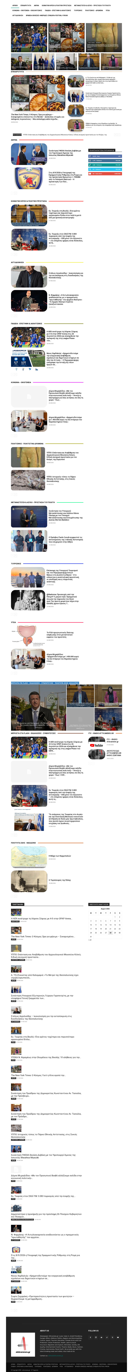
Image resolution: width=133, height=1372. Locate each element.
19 (101, 929)
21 (110, 929)
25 (96, 933)
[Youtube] (120, 1)
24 (91, 933)
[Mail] (110, 1)
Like (119, 156)
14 (110, 925)
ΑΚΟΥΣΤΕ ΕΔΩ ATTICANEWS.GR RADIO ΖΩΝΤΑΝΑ (114, 753)
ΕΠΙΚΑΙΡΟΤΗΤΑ (26, 5)
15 (115, 925)
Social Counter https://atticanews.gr (102, 150)
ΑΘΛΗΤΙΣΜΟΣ (16, 44)
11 (96, 925)
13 (106, 925)
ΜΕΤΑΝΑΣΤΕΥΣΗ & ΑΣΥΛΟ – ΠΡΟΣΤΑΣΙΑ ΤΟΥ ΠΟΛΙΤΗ (92, 5)
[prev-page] (12, 193)
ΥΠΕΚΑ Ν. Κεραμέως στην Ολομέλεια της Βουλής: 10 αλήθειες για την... (46, 1057)
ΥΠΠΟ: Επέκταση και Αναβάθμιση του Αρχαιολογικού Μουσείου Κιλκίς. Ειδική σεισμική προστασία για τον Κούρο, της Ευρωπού (63, 456)
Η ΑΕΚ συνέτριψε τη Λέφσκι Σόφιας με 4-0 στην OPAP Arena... (41, 918)
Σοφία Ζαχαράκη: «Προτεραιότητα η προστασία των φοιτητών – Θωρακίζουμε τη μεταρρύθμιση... (42, 1297)
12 (101, 925)
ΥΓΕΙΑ (108, 10)
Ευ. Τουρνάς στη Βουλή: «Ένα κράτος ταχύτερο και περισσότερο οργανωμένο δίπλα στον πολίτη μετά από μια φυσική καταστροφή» (104, 109)
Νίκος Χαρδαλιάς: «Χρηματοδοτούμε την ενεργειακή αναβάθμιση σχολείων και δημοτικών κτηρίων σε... (43, 1277)
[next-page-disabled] (93, 763)
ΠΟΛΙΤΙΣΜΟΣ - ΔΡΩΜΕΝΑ (94, 42)
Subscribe (118, 173)
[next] (119, 134)
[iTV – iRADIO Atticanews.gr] (96, 742)
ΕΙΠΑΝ (81, 65)
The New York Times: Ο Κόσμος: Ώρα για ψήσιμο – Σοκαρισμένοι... (43, 936)
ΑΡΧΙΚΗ (15, 5)
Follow (118, 160)
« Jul (89, 940)
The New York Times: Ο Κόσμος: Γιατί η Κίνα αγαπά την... (38, 1075)
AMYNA (36, 5)
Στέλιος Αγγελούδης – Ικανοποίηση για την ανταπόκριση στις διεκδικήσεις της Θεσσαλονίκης (66, 275)
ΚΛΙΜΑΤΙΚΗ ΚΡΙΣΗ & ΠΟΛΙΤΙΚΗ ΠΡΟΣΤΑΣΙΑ (56, 5)
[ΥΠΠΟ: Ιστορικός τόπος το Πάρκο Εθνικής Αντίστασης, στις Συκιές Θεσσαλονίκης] (28, 480)
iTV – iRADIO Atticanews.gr (113, 740)
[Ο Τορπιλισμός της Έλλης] (29, 881)
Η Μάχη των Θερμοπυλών (60, 856)
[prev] (115, 134)
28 (110, 933)
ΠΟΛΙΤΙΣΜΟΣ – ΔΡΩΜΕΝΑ (94, 10)
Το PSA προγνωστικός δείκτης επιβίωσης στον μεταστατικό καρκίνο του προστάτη (60, 634)
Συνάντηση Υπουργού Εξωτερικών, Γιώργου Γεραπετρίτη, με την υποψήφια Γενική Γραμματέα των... (42, 996)
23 (119, 929)
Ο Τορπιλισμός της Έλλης (60, 880)
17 (91, 929)
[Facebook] (103, 1)
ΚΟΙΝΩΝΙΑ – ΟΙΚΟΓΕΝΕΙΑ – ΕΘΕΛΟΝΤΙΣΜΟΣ (27, 10)
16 (119, 925)
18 (96, 929)
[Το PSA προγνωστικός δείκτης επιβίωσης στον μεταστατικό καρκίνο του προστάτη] (28, 636)
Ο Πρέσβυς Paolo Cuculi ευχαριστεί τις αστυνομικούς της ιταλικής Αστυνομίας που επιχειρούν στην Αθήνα (66, 539)
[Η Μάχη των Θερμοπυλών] (29, 857)
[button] (100, 1)
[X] (117, 1)
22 (115, 929)
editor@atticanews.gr (55, 1356)
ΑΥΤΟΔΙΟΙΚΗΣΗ (17, 15)
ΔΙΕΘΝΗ (53, 44)
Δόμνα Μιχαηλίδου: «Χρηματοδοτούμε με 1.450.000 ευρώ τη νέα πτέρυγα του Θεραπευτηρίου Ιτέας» (65, 419)
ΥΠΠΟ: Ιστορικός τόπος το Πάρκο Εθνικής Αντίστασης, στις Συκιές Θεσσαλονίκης (61, 479)
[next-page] (15, 193)
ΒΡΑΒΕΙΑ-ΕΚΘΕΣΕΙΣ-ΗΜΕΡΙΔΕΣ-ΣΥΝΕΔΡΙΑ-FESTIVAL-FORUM (47, 15)
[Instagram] (106, 1)
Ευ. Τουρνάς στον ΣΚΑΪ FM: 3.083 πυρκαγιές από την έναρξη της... (43, 1196)
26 (101, 933)
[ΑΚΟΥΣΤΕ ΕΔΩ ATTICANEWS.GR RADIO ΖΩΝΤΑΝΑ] (96, 754)
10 (91, 925)
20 (106, 929)
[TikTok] (113, 1)
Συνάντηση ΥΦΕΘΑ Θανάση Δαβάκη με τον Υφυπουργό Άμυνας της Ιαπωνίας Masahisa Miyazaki (65, 153)
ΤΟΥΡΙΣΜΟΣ (78, 10)
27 (106, 933)
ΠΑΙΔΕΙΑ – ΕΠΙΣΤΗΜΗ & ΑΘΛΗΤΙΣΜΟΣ (58, 10)
